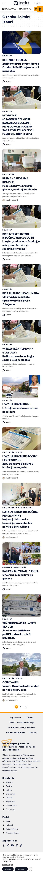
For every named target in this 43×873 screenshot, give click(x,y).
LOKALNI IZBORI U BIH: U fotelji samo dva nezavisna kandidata (20, 408)
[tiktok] (21, 845)
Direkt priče (8, 174)
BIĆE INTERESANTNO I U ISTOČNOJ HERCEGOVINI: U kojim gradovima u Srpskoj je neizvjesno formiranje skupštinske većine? (21, 241)
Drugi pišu (7, 56)
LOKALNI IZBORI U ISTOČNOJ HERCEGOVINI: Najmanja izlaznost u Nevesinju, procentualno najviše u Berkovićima (20, 519)
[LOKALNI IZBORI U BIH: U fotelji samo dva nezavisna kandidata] (21, 386)
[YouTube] (12, 845)
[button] (40, 9)
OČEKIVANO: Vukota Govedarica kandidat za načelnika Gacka (20, 686)
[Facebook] (3, 845)
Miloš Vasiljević (12, 200)
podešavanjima (7, 865)
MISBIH (19, 452)
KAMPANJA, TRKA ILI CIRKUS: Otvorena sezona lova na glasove (20, 575)
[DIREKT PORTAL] (21, 3)
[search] (32, 3)
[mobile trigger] (4, 3)
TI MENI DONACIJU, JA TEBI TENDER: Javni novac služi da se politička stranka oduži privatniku (19, 630)
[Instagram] (17, 845)
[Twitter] (8, 845)
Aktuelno (7, 567)
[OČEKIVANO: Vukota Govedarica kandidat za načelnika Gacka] (21, 664)
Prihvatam (8, 869)
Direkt (8, 81)
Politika (28, 508)
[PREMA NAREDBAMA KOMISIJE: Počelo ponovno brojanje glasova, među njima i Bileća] (21, 160)
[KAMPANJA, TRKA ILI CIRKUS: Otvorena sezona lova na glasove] (21, 553)
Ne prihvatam (21, 869)
